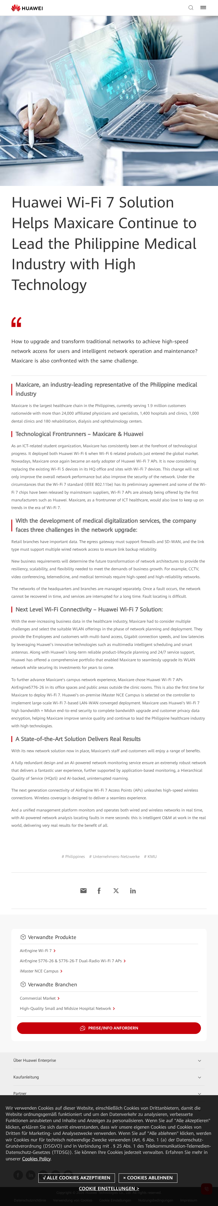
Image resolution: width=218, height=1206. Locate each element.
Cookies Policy (36, 1159)
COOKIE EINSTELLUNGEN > (109, 1188)
